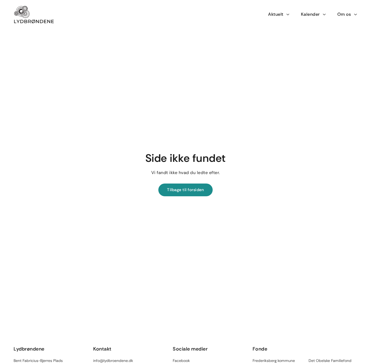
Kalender (310, 14)
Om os (344, 14)
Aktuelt (276, 14)
